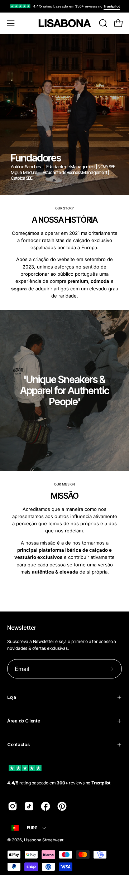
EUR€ (32, 827)
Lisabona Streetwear (43, 839)
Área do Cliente (23, 721)
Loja (11, 697)
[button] (102, 23)
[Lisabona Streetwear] (64, 23)
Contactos (18, 744)
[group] (64, 6)
